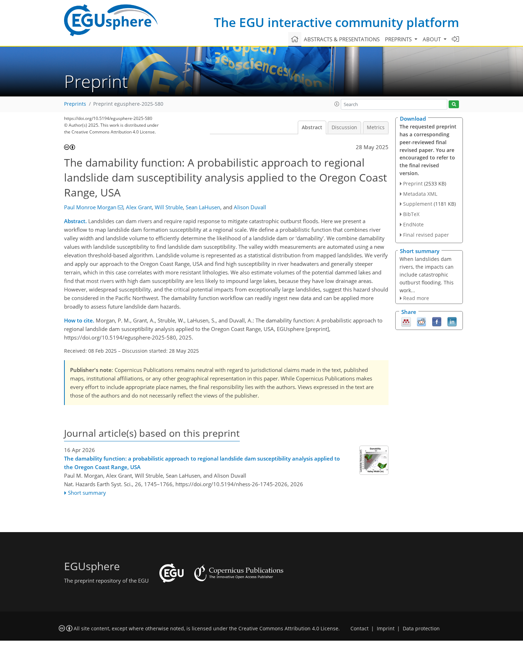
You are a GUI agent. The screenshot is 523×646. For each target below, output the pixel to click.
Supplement (417, 203)
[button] (336, 104)
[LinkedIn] (452, 321)
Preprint (413, 183)
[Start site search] (454, 104)
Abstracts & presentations (342, 39)
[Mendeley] (406, 321)
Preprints (75, 104)
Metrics (376, 127)
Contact (359, 628)
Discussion (344, 127)
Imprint (386, 628)
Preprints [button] (399, 39)
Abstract (312, 127)
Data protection (421, 628)
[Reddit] (421, 321)
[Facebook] (437, 321)
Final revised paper (426, 234)
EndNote (413, 224)
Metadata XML (420, 193)
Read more (416, 298)
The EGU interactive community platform (336, 22)
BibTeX (411, 214)
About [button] (432, 39)
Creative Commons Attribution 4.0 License (288, 628)
